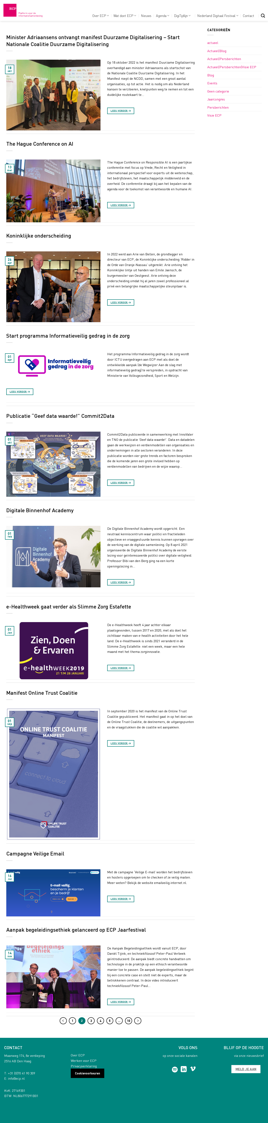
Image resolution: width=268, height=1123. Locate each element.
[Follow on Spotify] (175, 1069)
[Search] (263, 15)
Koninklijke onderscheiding (38, 235)
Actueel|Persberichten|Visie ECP (231, 67)
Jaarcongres (216, 99)
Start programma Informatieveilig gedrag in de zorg (68, 335)
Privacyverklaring (84, 1066)
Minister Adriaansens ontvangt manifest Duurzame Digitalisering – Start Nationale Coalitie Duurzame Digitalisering (93, 40)
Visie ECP (214, 115)
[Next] (137, 1020)
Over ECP (99, 15)
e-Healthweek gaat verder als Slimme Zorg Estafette (68, 606)
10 (128, 1021)
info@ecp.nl (16, 1078)
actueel (212, 42)
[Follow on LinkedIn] (184, 1069)
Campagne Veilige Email (35, 853)
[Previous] (63, 1020)
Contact (248, 15)
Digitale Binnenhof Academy (40, 510)
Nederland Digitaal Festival (216, 15)
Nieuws (146, 15)
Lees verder (121, 110)
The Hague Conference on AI (39, 143)
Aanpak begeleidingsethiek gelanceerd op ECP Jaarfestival (76, 929)
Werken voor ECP (84, 1060)
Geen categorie (218, 91)
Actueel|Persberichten (224, 59)
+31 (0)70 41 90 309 (21, 1073)
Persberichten (218, 107)
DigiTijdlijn (181, 15)
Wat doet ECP (123, 15)
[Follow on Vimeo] (193, 1069)
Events (212, 83)
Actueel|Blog (216, 51)
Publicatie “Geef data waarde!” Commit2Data (60, 415)
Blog (210, 75)
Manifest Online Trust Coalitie (41, 692)
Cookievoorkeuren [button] (87, 1073)
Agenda (161, 15)
